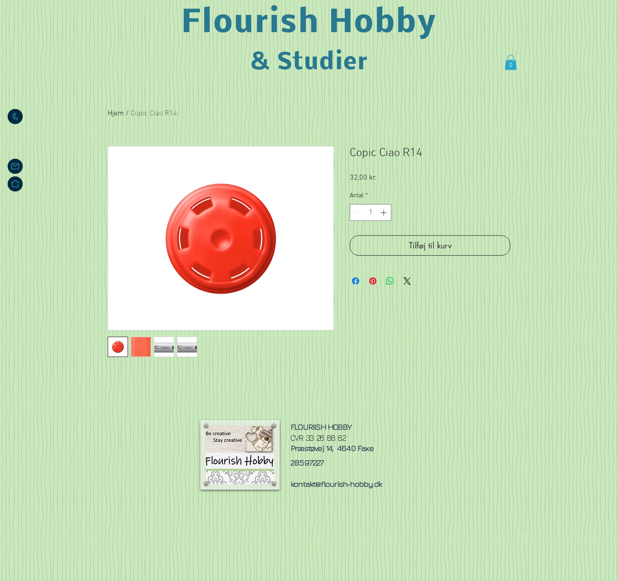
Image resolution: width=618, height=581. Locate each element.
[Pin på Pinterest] (372, 281)
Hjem (116, 113)
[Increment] (384, 212)
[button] (510, 62)
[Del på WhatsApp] (390, 281)
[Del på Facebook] (355, 281)
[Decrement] (356, 212)
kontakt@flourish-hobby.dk (335, 484)
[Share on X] (407, 281)
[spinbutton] (370, 212)
